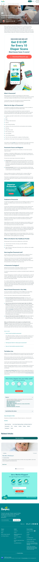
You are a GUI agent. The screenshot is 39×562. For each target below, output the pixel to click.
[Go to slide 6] (20, 468)
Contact (15, 529)
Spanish (34, 539)
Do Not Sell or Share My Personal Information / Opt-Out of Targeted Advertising (32, 544)
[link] (19, 62)
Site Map (28, 534)
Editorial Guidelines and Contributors (18, 535)
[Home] (3, 1)
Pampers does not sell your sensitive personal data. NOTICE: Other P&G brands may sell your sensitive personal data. (32, 548)
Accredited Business (30, 537)
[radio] (7, 384)
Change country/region (30, 541)
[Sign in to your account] (33, 1)
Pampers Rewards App (29, 372)
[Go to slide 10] (23, 468)
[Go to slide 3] (17, 468)
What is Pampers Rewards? (19, 493)
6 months (11, 309)
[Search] (35, 1)
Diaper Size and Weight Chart (11, 370)
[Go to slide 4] (18, 468)
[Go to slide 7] (20, 468)
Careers (15, 532)
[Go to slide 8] (21, 468)
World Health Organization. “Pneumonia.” (13, 406)
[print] (35, 22)
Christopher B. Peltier (10, 21)
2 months (13, 142)
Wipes (2, 532)
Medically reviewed (8, 19)
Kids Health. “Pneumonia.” (11, 404)
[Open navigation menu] (37, 1)
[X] (33, 22)
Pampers (2, 529)
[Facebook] (31, 22)
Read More (6, 420)
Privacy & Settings (30, 529)
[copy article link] (37, 22)
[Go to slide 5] (19, 468)
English (31, 539)
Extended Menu (20, 553)
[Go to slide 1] (16, 468)
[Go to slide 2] (16, 468)
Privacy (15, 538)
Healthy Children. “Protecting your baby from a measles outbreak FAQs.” (18, 403)
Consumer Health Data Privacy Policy (19, 541)
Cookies (28, 532)
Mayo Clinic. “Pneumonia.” (11, 405)
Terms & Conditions (25, 558)
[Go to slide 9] (22, 468)
